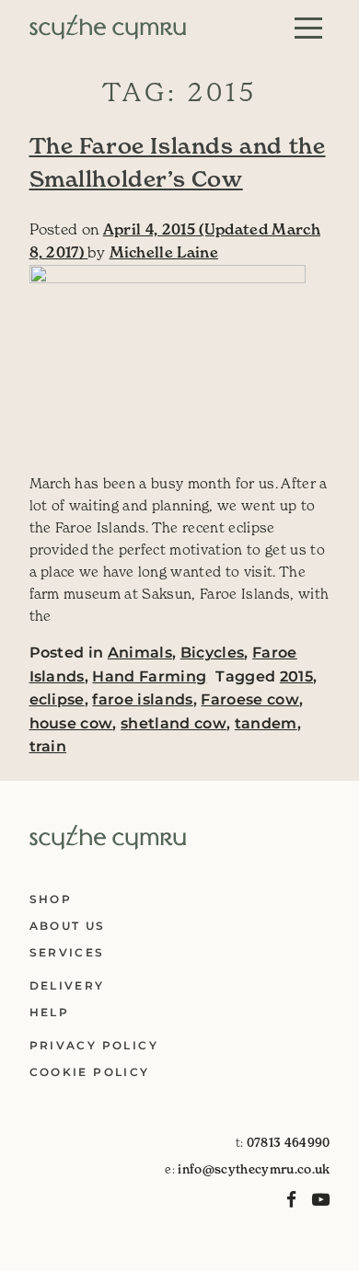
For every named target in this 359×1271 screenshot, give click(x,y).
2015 (296, 676)
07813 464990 (288, 1143)
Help (49, 1012)
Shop (51, 899)
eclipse (57, 699)
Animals (140, 652)
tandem (266, 723)
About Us (67, 926)
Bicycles (212, 652)
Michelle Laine (164, 252)
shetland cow (173, 723)
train (48, 746)
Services (67, 952)
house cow (71, 723)
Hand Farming (149, 676)
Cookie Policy (89, 1072)
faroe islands (142, 699)
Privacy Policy (94, 1045)
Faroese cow (250, 699)
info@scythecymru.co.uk (254, 1169)
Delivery (67, 985)
